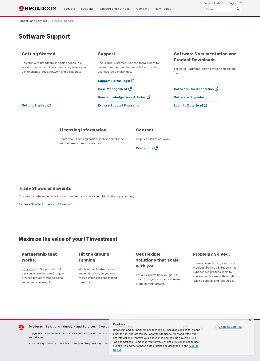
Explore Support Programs (118, 105)
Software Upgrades (189, 97)
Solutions (53, 326)
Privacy (52, 343)
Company (106, 326)
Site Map (65, 343)
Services (28, 269)
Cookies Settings (230, 326)
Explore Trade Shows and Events (44, 204)
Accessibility (36, 343)
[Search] (238, 8)
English (233, 3)
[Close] (250, 320)
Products (36, 326)
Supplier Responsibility (87, 343)
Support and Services (79, 326)
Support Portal (212, 3)
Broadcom (38, 8)
